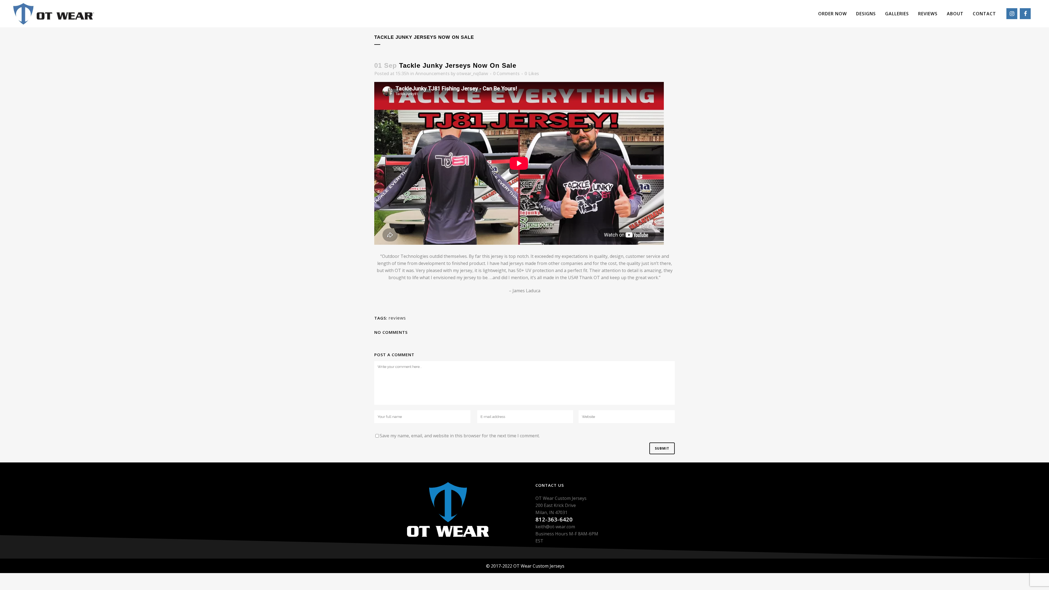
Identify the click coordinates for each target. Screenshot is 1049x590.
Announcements (432, 73)
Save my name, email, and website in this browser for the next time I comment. (460, 436)
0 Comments (506, 73)
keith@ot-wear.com (555, 527)
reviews (397, 318)
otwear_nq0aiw (472, 73)
